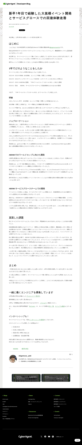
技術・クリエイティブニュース (35, 401)
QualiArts (4, 416)
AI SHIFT (4, 401)
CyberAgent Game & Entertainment (10, 406)
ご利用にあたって (59, 436)
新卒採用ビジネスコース (59, 399)
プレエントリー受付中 (33, 296)
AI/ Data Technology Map (33, 417)
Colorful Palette (6, 409)
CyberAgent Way (31, 399)
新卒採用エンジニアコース (59, 401)
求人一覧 (51, 306)
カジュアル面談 (60, 306)
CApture (30, 404)
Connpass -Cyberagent (58, 417)
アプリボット (5, 413)
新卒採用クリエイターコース (60, 404)
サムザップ (5, 411)
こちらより (43, 303)
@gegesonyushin (55, 47)
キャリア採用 (57, 406)
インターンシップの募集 (36, 319)
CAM (3, 404)
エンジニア (11, 26)
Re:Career (32, 306)
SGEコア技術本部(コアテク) (8, 418)
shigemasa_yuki (24, 24)
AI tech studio (5, 399)
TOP (77, 440)
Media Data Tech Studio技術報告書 (35, 415)
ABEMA (16, 348)
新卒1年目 (25, 348)
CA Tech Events (57, 415)
